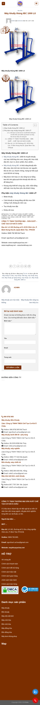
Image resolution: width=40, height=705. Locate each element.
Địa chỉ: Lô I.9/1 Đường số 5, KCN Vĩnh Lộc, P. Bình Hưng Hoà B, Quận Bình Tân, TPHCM (21, 146)
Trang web (7, 357)
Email (6, 348)
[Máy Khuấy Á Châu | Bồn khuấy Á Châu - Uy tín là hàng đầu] (20, 3)
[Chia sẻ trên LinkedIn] (29, 266)
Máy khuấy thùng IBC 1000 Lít (14, 128)
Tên (5, 338)
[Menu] (3, 3)
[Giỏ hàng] (36, 3)
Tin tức (20, 10)
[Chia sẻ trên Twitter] (18, 266)
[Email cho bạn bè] (22, 266)
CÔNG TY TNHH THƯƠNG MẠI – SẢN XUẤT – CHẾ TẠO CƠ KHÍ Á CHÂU (20, 140)
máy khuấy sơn (26, 277)
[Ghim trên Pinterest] (25, 266)
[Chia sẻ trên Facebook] (14, 266)
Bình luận (8, 321)
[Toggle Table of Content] (34, 125)
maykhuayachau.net (17, 547)
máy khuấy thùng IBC (19, 193)
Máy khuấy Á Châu (8, 275)
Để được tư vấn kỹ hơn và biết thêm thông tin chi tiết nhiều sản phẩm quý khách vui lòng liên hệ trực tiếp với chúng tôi (22, 134)
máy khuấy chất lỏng (21, 275)
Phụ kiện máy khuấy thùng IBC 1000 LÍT (17, 130)
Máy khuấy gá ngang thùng (13, 277)
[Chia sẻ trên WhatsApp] (10, 266)
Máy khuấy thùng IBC (11, 157)
